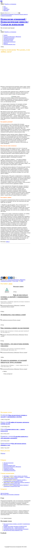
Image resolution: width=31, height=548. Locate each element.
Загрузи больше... (5, 493)
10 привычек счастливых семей (13, 315)
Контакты (5, 10)
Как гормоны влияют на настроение (15, 328)
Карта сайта (6, 9)
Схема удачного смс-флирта (20, 476)
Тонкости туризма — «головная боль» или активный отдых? (16, 478)
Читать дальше (10, 306)
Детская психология (8, 39)
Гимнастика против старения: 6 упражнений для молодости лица (16, 483)
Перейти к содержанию (10, 4)
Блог (4, 6)
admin (21, 281)
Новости (5, 43)
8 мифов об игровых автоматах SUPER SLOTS (15, 526)
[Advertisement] (15, 69)
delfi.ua (7, 241)
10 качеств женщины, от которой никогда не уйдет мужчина (14, 361)
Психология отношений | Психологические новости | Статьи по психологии (15, 22)
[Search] (19, 13)
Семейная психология (8, 38)
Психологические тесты (9, 44)
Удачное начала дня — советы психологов (13, 527)
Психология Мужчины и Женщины (12, 36)
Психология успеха (8, 40)
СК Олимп (6, 476)
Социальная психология (9, 41)
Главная (5, 7)
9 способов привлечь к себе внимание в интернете (14, 437)
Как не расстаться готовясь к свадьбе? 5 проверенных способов (14, 297)
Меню (2, 4)
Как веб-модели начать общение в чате (13, 530)
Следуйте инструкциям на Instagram (10, 494)
